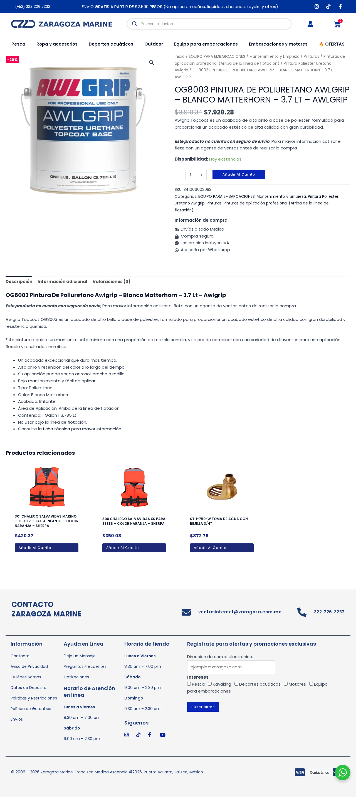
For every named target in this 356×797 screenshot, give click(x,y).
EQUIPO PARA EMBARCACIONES (226, 196)
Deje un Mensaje (80, 656)
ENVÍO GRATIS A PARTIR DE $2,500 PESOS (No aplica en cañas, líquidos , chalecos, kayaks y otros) (180, 6)
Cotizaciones (76, 677)
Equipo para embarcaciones (206, 44)
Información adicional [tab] (62, 281)
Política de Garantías (31, 708)
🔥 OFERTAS (332, 44)
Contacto (20, 656)
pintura (23, 340)
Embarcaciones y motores (278, 44)
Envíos (17, 719)
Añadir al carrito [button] (35, 547)
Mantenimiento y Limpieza (281, 196)
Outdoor (153, 44)
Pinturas (214, 203)
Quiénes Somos (26, 677)
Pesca (18, 44)
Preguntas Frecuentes (85, 666)
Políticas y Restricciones (34, 698)
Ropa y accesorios (57, 44)
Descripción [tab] (19, 281)
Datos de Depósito (28, 687)
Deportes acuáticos (111, 44)
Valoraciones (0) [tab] (111, 281)
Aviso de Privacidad (29, 666)
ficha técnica (56, 429)
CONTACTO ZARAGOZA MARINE (46, 609)
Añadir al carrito (238, 174)
